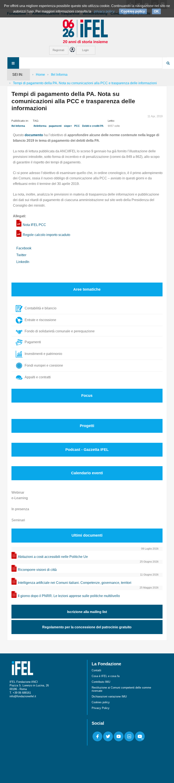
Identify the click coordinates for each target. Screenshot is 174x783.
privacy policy (104, 11)
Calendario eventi (87, 473)
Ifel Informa (59, 74)
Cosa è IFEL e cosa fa (105, 676)
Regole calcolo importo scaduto (46, 235)
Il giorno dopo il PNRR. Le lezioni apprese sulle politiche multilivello (69, 596)
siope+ (68, 125)
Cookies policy (101, 702)
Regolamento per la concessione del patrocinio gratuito (87, 627)
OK (156, 11)
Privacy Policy (100, 708)
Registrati (58, 50)
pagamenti (55, 125)
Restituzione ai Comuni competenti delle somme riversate (121, 689)
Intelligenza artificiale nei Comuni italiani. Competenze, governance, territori (74, 582)
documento (34, 135)
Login (85, 50)
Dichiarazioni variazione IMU (109, 696)
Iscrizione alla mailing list (87, 612)
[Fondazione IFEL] (87, 31)
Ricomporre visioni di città (37, 570)
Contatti (96, 670)
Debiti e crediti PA (93, 125)
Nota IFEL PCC (34, 225)
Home (40, 74)
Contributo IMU (101, 681)
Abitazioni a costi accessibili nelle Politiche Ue (53, 557)
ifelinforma (40, 125)
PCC (77, 125)
